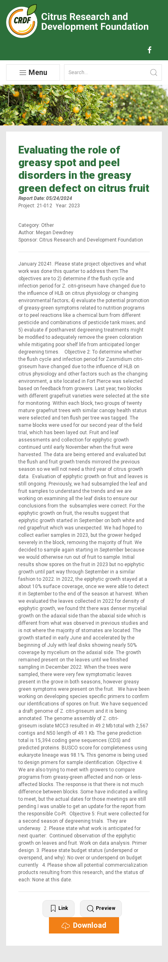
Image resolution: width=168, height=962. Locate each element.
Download (88, 925)
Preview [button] (105, 908)
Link (62, 908)
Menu (37, 72)
